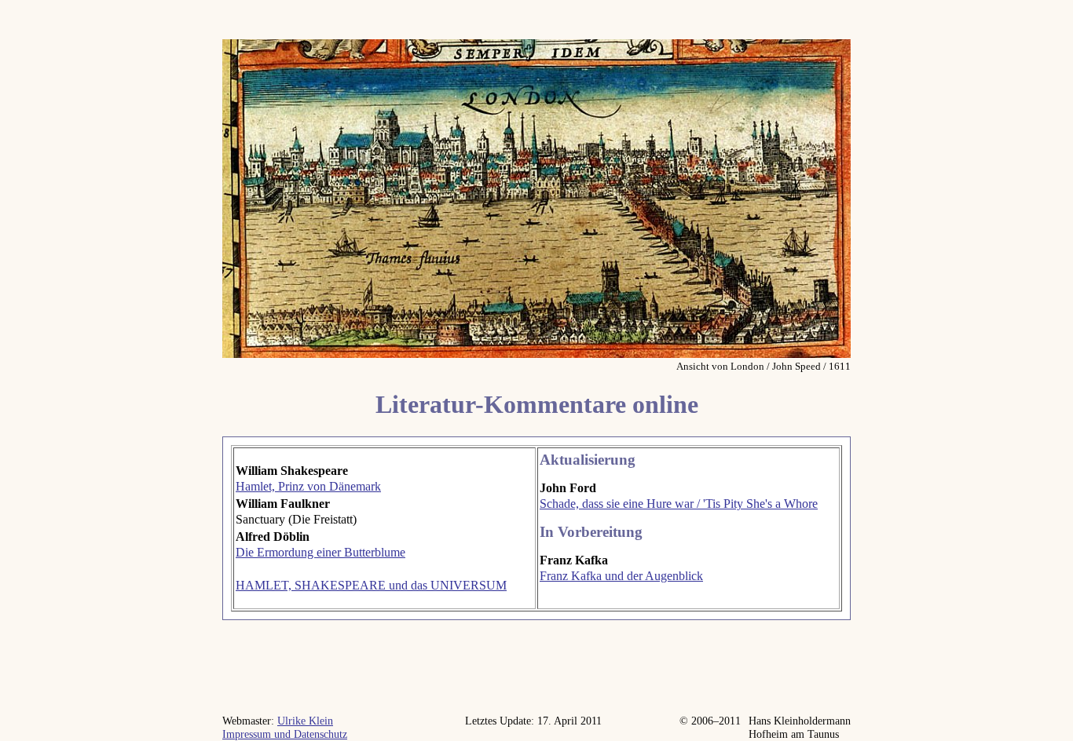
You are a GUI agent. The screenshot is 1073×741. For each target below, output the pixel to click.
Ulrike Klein (305, 720)
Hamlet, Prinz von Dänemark (308, 486)
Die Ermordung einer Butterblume (320, 552)
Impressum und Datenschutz (284, 734)
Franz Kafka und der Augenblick (621, 575)
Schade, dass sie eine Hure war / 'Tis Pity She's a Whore (679, 503)
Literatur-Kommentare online (536, 404)
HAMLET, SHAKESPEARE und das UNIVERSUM (371, 585)
